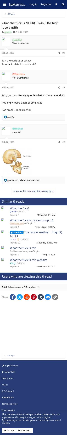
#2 (63, 87)
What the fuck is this (23, 248)
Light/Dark (10, 372)
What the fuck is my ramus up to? (31, 220)
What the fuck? (19, 208)
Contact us (7, 378)
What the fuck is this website (28, 260)
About (5, 385)
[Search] (63, 4)
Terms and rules (9, 404)
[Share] (59, 53)
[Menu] (4, 4)
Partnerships (8, 397)
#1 (63, 52)
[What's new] (56, 4)
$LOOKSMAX (8, 391)
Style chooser (11, 365)
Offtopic (22, 211)
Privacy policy (8, 410)
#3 (63, 142)
